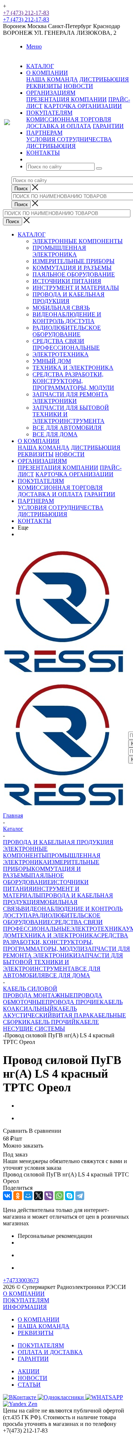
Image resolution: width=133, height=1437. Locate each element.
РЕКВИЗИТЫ (44, 86)
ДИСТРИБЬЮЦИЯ (104, 79)
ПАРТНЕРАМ (36, 501)
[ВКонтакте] (7, 1195)
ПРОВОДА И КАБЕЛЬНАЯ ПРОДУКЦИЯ (69, 297)
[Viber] (48, 1195)
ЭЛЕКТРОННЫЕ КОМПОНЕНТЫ (78, 241)
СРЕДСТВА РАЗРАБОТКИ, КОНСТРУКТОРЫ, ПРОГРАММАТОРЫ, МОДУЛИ (73, 381)
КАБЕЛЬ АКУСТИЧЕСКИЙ (40, 1011)
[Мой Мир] (28, 1195)
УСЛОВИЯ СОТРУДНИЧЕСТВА (69, 139)
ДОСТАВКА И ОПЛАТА (58, 126)
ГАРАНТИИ (108, 126)
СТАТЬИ (29, 1384)
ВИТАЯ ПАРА (71, 1015)
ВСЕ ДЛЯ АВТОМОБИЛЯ (67, 427)
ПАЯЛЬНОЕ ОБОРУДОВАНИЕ (74, 274)
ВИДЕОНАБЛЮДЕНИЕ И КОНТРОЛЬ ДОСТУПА (67, 317)
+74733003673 (21, 1280)
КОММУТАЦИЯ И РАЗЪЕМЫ (72, 268)
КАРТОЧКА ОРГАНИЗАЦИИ (83, 106)
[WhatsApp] (59, 1195)
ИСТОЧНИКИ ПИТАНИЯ (67, 281)
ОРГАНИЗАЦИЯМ (42, 461)
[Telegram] (79, 1195)
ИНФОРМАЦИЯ (25, 1307)
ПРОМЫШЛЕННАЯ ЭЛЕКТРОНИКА (59, 251)
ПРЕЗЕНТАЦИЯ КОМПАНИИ (66, 99)
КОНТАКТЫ (34, 521)
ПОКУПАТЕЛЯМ (41, 481)
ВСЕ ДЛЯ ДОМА (55, 434)
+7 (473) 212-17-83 (26, 13)
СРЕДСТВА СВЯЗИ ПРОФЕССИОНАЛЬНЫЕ (66, 344)
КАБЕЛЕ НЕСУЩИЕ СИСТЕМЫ (51, 1025)
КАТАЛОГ (31, 234)
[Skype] (69, 1195)
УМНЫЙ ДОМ (52, 361)
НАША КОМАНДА (52, 79)
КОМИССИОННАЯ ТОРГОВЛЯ (68, 119)
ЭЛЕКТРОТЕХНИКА (61, 354)
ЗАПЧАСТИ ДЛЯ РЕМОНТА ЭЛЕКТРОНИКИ (70, 397)
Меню (34, 46)
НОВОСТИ (78, 86)
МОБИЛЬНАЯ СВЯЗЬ (61, 308)
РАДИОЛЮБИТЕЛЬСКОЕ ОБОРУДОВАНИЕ (67, 331)
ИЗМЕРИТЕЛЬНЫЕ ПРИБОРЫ (74, 261)
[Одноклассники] (17, 1195)
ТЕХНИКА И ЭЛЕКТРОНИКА (73, 368)
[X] (38, 1195)
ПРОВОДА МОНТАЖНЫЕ (38, 995)
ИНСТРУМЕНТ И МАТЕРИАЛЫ (76, 288)
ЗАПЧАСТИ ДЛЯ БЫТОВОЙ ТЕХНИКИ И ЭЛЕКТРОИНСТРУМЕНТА (63, 962)
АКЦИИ (29, 1371)
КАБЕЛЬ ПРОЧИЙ (51, 1022)
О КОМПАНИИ (38, 441)
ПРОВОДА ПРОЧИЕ (72, 1002)
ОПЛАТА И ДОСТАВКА (50, 1352)
